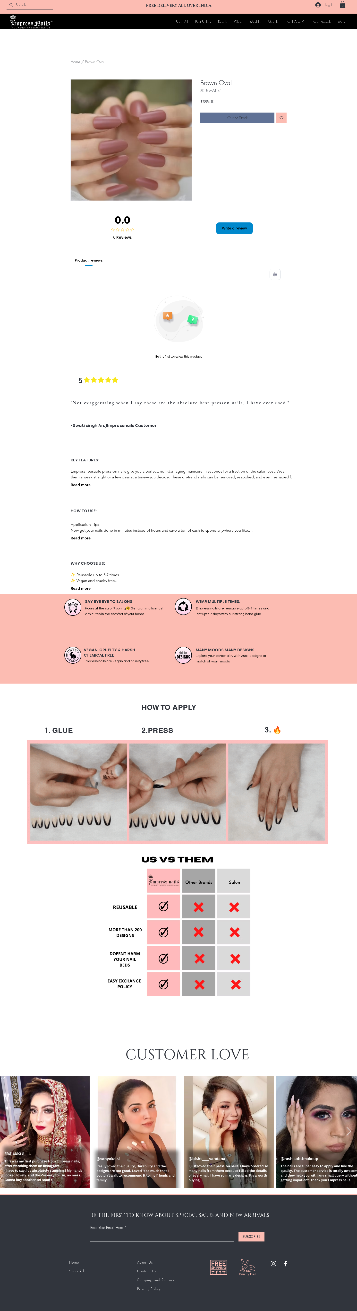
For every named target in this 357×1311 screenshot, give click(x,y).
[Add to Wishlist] (281, 118)
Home (75, 61)
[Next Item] (349, 1131)
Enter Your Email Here (106, 1228)
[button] (343, 4)
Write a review (234, 228)
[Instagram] (273, 1263)
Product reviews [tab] (89, 260)
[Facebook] (285, 1263)
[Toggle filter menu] (275, 274)
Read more (81, 485)
